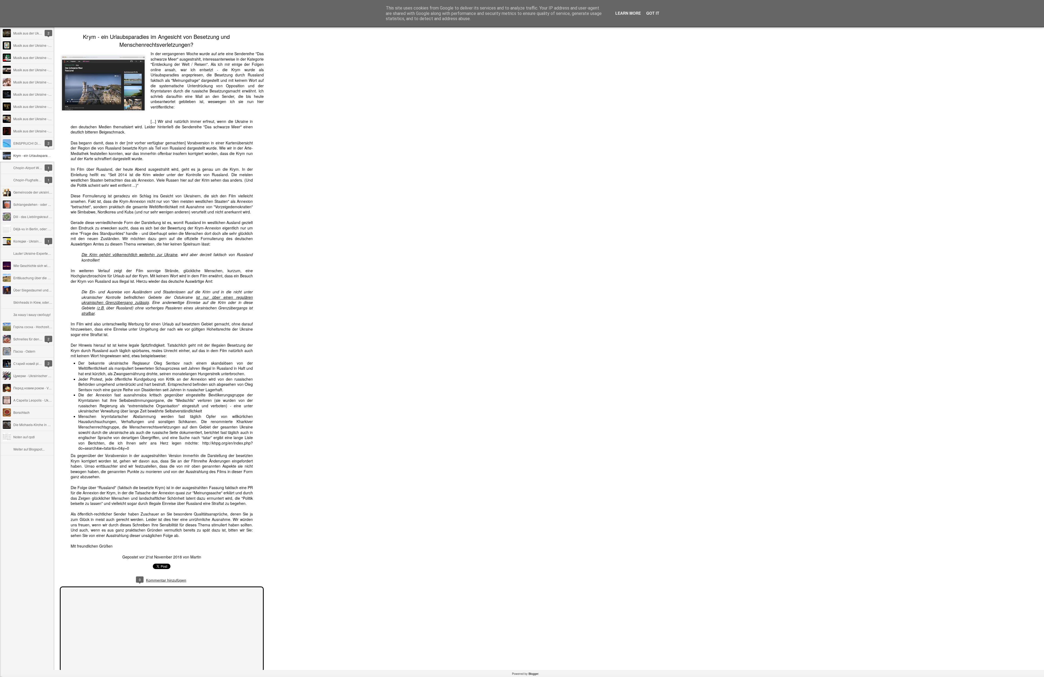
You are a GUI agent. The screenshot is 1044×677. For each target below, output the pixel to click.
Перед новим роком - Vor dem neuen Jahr (44, 388)
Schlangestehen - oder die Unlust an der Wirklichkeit (52, 204)
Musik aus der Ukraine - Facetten (37, 118)
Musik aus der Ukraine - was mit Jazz (40, 106)
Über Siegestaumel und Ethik (35, 290)
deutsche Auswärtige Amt (190, 281)
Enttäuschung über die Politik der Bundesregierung (51, 277)
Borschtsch (21, 412)
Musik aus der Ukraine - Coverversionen (43, 82)
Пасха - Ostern (24, 351)
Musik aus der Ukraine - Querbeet (38, 94)
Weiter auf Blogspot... (29, 449)
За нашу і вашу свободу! (32, 314)
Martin (195, 557)
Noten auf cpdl (24, 436)
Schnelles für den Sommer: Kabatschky (42, 339)
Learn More (628, 13)
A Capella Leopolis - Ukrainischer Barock (43, 400)
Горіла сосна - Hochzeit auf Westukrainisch (45, 326)
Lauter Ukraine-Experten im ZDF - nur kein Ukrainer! (51, 253)
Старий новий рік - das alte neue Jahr (41, 363)
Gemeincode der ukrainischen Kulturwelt (43, 192)
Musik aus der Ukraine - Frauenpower (41, 45)
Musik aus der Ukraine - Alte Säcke (39, 57)
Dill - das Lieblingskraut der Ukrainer (40, 216)
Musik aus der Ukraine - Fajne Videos (41, 69)
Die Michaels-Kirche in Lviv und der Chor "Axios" (49, 424)
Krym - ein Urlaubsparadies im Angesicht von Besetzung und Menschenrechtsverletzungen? (156, 40)
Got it (652, 13)
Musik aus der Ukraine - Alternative (39, 131)
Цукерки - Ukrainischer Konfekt (36, 375)
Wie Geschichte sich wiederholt (36, 265)
